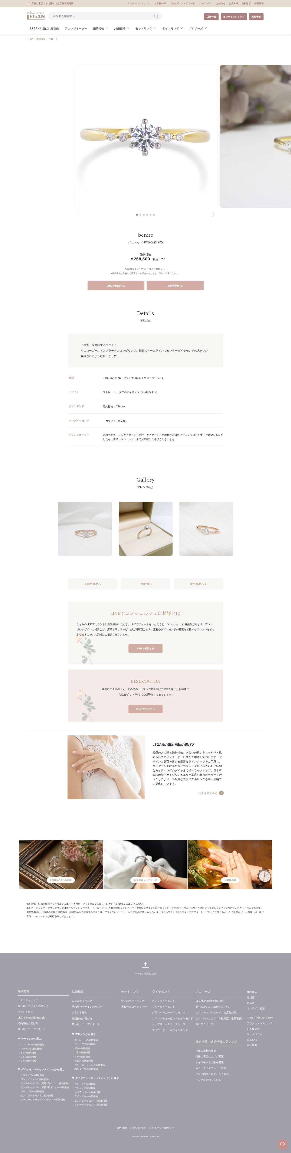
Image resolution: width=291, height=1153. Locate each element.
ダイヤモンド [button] (170, 28)
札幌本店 (252, 992)
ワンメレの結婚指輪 (85, 1087)
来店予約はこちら (145, 708)
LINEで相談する (116, 285)
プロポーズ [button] (196, 28)
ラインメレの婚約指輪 (32, 1091)
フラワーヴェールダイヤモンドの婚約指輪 (43, 1099)
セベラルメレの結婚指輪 (87, 1092)
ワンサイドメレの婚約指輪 (35, 1079)
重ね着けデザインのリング (33, 1006)
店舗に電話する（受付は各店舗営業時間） (53, 3)
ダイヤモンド (161, 991)
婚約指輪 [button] (98, 28)
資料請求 (246, 3)
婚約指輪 (40, 39)
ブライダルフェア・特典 (182, 3)
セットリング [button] (143, 28)
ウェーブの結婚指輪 (85, 1044)
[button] (137, 215)
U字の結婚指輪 (82, 1052)
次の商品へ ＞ (198, 584)
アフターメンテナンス (139, 3)
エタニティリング (28, 1000)
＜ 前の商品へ (92, 584)
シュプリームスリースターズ (168, 1024)
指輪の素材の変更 (206, 1050)
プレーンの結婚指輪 (85, 1083)
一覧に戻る (145, 584)
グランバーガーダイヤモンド (168, 1012)
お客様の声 (160, 3)
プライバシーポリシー (161, 1127)
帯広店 (251, 1002)
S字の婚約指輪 (28, 1052)
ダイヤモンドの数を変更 (210, 1062)
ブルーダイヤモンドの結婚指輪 (91, 1104)
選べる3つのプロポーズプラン (213, 1006)
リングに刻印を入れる (208, 1079)
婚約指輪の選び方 (28, 1023)
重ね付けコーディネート (32, 1029)
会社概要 (252, 1045)
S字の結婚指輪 (82, 1048)
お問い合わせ (138, 1127)
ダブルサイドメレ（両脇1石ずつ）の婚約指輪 (45, 1083)
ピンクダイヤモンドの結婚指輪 (91, 1100)
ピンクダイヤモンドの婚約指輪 (37, 1095)
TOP (30, 39)
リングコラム (206, 3)
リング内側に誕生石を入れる (212, 1074)
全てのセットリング (132, 1000)
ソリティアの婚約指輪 (32, 1075)
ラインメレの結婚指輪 (86, 1096)
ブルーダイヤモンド (163, 1006)
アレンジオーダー (76, 28)
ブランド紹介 (25, 1011)
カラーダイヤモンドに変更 (211, 1068)
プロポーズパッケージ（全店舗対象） (217, 1012)
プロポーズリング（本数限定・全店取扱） (220, 1018)
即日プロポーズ (204, 1024)
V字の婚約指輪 (28, 1060)
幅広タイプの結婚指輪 (86, 1069)
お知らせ (220, 3)
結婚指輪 (78, 991)
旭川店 (251, 997)
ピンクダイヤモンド (163, 1000)
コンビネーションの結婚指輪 (90, 1064)
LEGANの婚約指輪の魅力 (32, 1017)
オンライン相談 (256, 1008)
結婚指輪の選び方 (82, 1018)
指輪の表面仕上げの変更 (210, 1056)
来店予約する (175, 285)
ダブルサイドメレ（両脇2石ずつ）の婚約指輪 (45, 1087)
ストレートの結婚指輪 (86, 1040)
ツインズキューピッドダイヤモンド (172, 1018)
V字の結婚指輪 (82, 1056)
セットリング (130, 991)
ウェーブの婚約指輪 (31, 1048)
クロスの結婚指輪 (84, 1060)
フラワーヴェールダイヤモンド (170, 1030)
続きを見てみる (208, 793)
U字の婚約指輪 (28, 1056)
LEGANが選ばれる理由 (44, 28)
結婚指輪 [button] (119, 28)
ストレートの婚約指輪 (32, 1044)
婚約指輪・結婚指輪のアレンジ (216, 1041)
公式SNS (233, 3)
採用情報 (259, 3)
